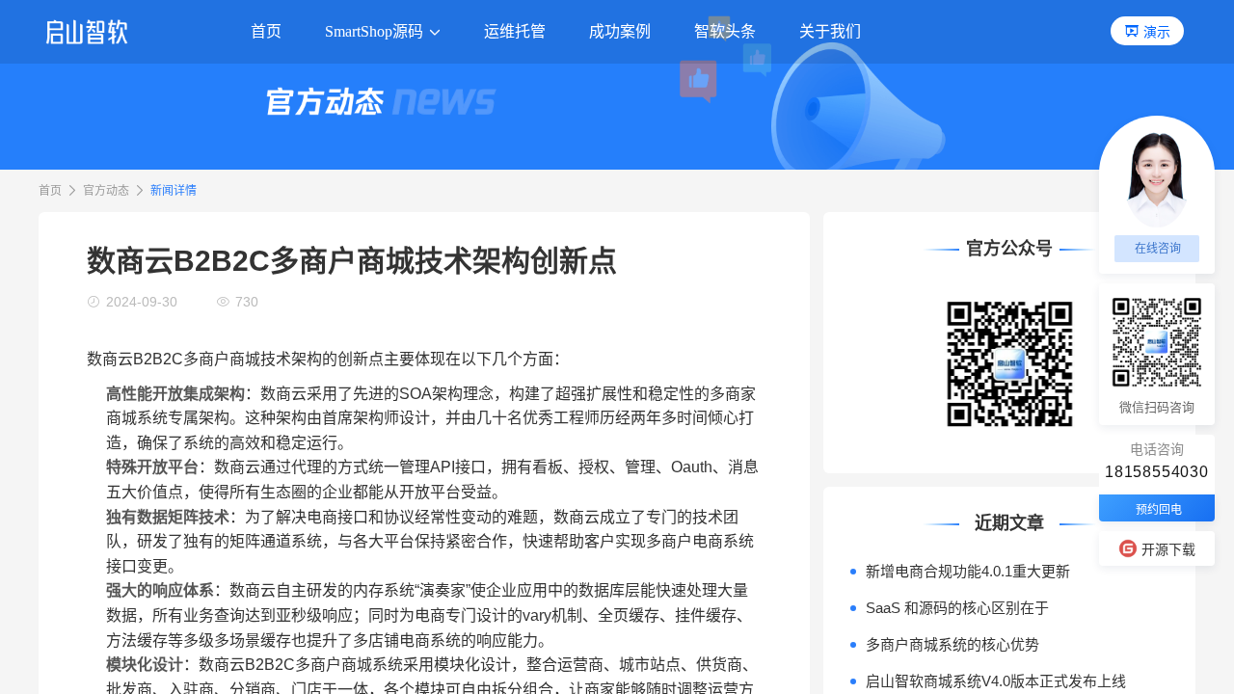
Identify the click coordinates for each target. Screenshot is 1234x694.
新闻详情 (173, 191)
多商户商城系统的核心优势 (952, 644)
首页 (50, 191)
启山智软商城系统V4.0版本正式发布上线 (996, 681)
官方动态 (106, 191)
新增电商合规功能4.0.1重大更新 (968, 571)
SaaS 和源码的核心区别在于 (957, 608)
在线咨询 (1158, 248)
